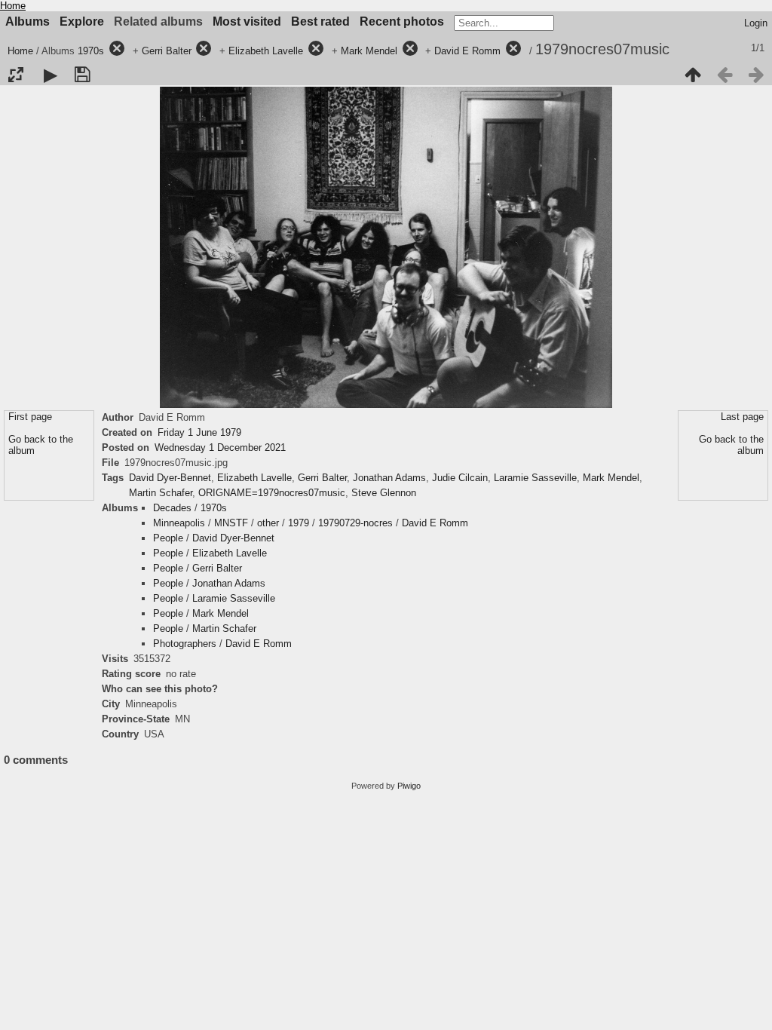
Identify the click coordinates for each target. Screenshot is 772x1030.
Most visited (247, 21)
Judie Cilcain (460, 477)
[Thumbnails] (693, 74)
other (268, 523)
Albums (27, 21)
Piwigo (409, 785)
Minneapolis (179, 523)
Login (755, 23)
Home (13, 5)
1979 (298, 523)
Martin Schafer (160, 492)
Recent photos (402, 21)
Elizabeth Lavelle (265, 51)
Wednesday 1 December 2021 (220, 447)
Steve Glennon (383, 492)
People (168, 538)
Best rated (320, 21)
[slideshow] (50, 74)
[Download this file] (82, 74)
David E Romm (467, 51)
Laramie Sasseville (535, 477)
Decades (172, 507)
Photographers (184, 643)
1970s (91, 51)
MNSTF (231, 523)
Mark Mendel (369, 51)
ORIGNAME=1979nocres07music (271, 492)
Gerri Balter (166, 51)
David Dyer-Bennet (170, 477)
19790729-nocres (355, 523)
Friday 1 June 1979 (199, 432)
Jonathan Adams (389, 477)
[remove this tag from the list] (117, 51)
